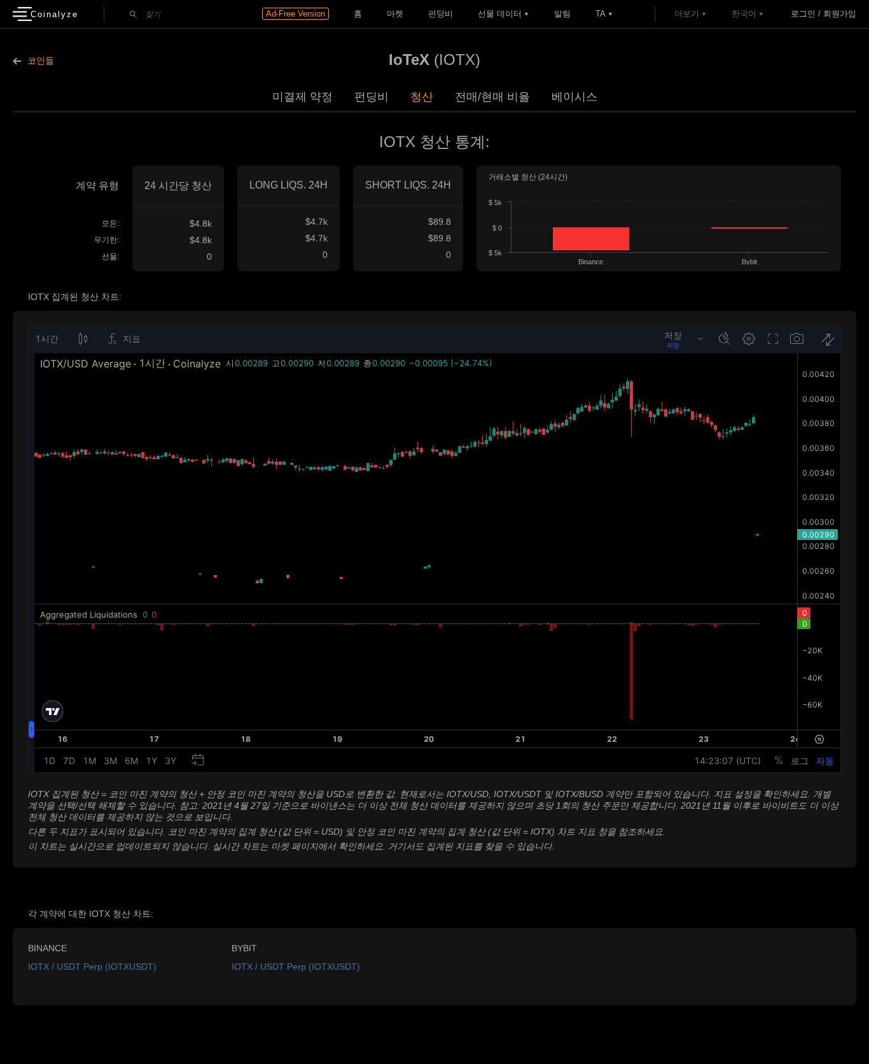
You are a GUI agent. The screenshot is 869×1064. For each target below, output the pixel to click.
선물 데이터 (500, 13)
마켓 (395, 13)
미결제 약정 (302, 96)
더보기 (686, 13)
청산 (421, 96)
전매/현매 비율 (492, 96)
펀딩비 (440, 13)
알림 (562, 13)
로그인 (803, 13)
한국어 (744, 13)
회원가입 (839, 13)
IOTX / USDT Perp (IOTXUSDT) (92, 966)
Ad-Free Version (295, 13)
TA (600, 13)
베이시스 (574, 96)
